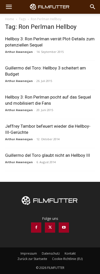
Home (9, 19)
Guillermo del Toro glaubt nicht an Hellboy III (47, 155)
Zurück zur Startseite (32, 259)
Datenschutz (51, 253)
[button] (9, 7)
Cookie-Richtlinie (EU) (67, 259)
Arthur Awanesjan (19, 52)
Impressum (29, 253)
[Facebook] (36, 227)
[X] (50, 227)
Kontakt (70, 253)
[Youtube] (64, 227)
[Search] (93, 7)
